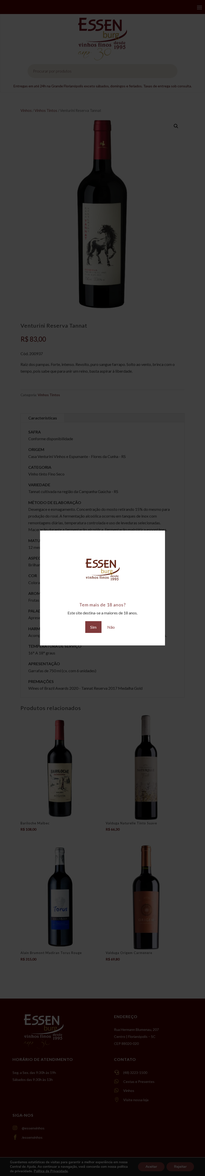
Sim (93, 627)
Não (111, 627)
